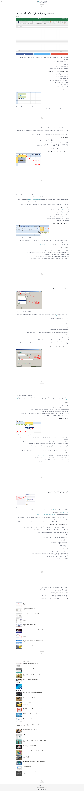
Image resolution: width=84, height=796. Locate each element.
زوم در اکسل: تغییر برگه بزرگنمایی (29, 608)
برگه (54, 509)
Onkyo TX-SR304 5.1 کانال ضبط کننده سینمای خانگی (33, 692)
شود (48, 315)
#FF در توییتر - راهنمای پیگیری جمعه (30, 713)
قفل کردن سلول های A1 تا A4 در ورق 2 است (46, 514)
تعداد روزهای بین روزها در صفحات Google (31, 613)
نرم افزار (23, 11)
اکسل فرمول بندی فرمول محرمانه (29, 624)
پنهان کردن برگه (64, 512)
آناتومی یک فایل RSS (27, 702)
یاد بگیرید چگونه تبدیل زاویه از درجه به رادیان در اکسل (33, 629)
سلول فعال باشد (40, 455)
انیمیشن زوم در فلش (27, 734)
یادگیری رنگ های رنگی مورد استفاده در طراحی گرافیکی (33, 750)
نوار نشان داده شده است (42, 244)
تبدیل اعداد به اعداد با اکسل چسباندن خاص (31, 603)
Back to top (42, 785)
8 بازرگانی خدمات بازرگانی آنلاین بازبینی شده (31, 724)
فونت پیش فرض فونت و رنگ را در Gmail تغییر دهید (32, 708)
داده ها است (41, 108)
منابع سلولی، (44, 201)
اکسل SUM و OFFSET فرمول (28, 619)
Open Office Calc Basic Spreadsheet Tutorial (33, 640)
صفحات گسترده (18, 11)
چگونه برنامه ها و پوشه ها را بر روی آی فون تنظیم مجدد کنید (34, 761)
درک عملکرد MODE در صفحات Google (30, 635)
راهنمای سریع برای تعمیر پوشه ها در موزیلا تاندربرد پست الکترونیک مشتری (36, 740)
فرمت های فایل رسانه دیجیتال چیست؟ (30, 697)
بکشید (49, 210)
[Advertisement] (42, 170)
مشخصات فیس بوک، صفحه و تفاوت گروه (30, 679)
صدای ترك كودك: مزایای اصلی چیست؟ (30, 684)
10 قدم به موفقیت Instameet (29, 756)
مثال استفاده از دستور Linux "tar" (29, 772)
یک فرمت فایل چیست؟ (27, 718)
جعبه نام (64, 212)
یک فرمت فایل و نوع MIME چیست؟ (29, 745)
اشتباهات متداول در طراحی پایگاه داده (30, 729)
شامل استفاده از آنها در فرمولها (34, 199)
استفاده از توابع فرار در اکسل (28, 645)
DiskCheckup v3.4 (27, 766)
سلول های (55, 315)
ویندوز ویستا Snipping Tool (28, 668)
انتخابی (62, 210)
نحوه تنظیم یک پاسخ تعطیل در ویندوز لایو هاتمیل (31, 674)
